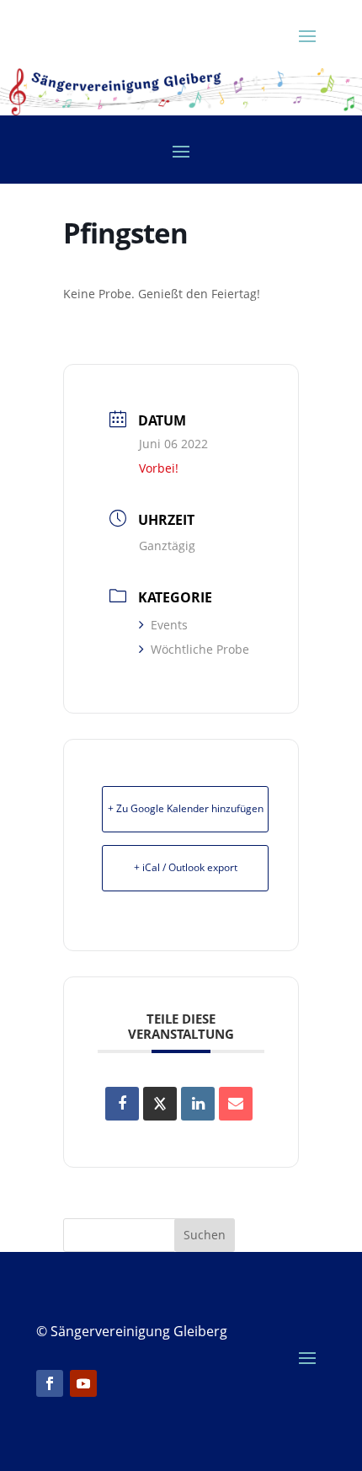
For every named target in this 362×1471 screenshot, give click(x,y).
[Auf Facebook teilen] (122, 1104)
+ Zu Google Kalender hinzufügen (186, 808)
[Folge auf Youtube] (83, 1383)
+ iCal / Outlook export (185, 867)
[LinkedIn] (198, 1104)
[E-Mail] (236, 1104)
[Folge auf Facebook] (49, 1383)
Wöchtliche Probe (200, 649)
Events (169, 625)
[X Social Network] (160, 1104)
